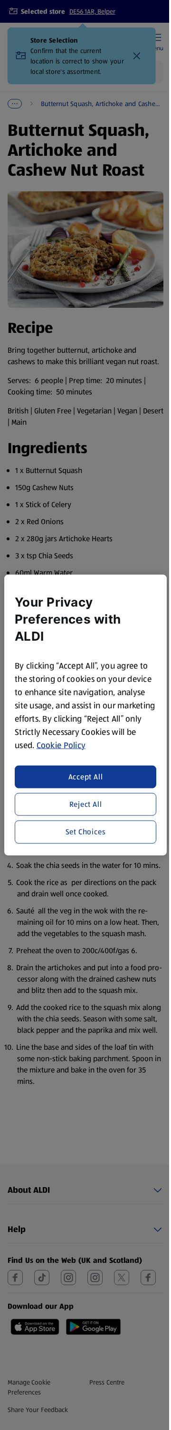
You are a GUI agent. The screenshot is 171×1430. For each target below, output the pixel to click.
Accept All (85, 776)
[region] (85, 715)
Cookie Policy (61, 745)
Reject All (85, 804)
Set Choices (86, 831)
